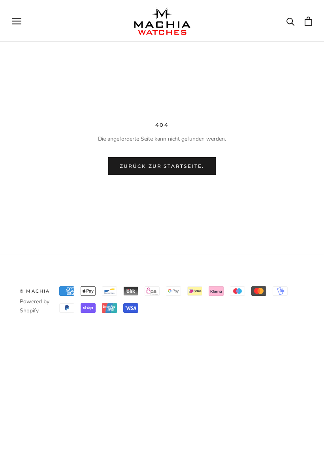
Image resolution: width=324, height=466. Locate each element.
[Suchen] (290, 21)
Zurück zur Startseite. (162, 166)
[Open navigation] (16, 21)
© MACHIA (35, 291)
